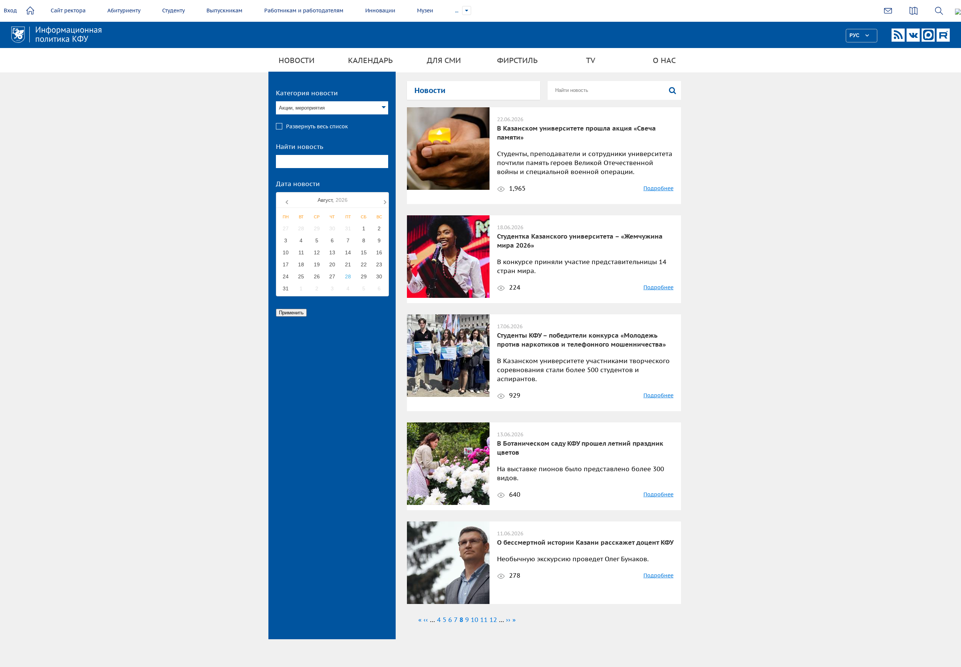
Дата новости (298, 184)
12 (493, 620)
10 (474, 620)
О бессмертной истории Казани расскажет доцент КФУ (585, 542)
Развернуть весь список (317, 126)
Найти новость (299, 147)
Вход (10, 10)
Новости (297, 60)
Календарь (370, 60)
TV (590, 60)
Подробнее (658, 188)
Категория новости (307, 93)
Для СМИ (444, 60)
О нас (664, 60)
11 (484, 620)
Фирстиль (517, 60)
